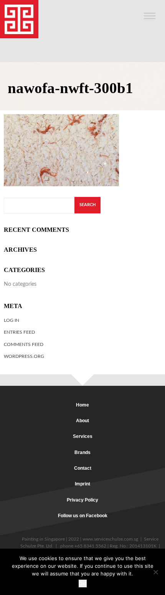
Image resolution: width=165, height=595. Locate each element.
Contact (82, 468)
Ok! (83, 583)
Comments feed (23, 344)
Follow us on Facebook (82, 515)
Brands (82, 452)
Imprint (82, 484)
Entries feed (19, 332)
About (82, 420)
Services (82, 436)
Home (82, 405)
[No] (155, 572)
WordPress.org (24, 356)
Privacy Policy (82, 500)
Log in (11, 320)
